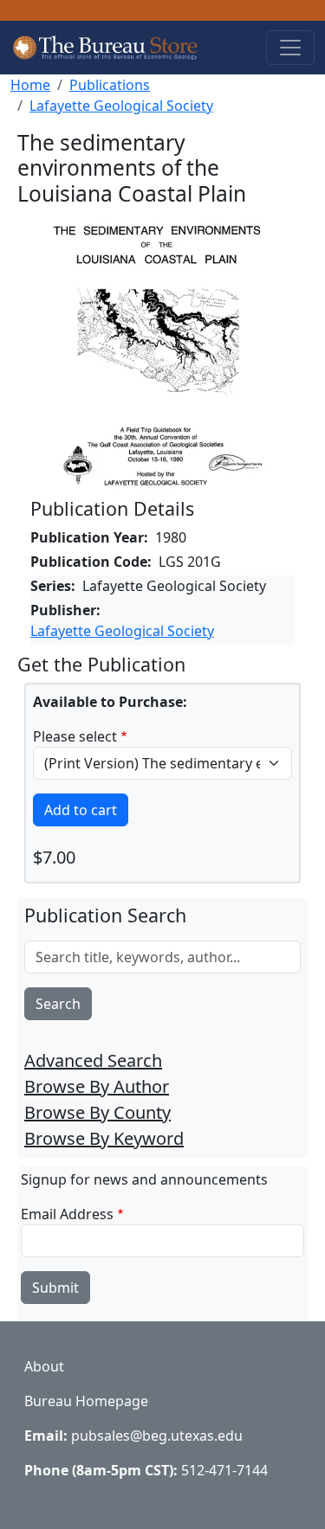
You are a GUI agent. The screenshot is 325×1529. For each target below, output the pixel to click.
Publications (109, 84)
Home (30, 84)
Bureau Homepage (86, 1400)
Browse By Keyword (104, 1138)
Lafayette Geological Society (121, 105)
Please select (75, 736)
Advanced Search (93, 1060)
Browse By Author (96, 1086)
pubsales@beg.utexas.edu (157, 1435)
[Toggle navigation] (290, 47)
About (44, 1366)
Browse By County (97, 1112)
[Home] (113, 47)
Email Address (67, 1214)
